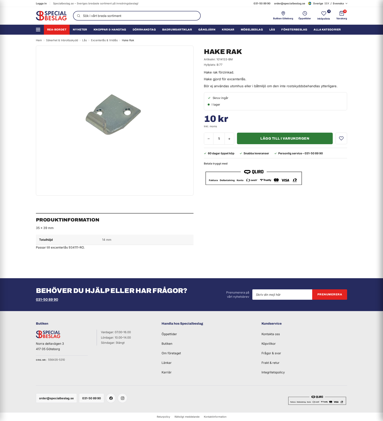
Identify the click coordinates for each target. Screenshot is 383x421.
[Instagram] (122, 398)
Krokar (228, 29)
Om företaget (171, 353)
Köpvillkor (269, 344)
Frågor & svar (271, 353)
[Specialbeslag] (51, 16)
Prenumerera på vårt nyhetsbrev (237, 295)
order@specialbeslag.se (289, 3)
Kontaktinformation (215, 416)
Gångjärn (206, 29)
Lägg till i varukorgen (284, 138)
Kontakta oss (271, 334)
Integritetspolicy (273, 372)
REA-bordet (56, 29)
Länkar (167, 363)
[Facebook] (111, 398)
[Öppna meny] (39, 29)
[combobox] (137, 16)
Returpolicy (163, 416)
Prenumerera (329, 294)
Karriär (167, 372)
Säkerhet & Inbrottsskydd (62, 40)
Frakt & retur (270, 363)
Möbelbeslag (252, 29)
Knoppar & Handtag (110, 29)
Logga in (41, 3)
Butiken (167, 344)
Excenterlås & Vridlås (104, 40)
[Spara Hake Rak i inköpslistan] (341, 138)
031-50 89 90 (262, 3)
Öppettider (169, 334)
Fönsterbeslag (294, 29)
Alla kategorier (327, 29)
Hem (39, 40)
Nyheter (80, 29)
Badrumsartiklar (177, 29)
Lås (272, 29)
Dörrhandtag (144, 29)
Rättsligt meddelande (187, 416)
